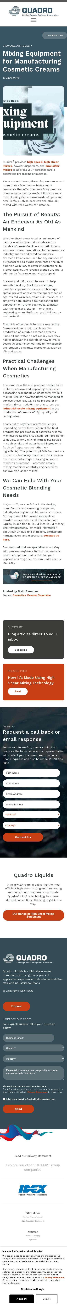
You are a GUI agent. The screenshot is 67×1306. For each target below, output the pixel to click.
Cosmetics (19, 595)
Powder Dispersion (39, 595)
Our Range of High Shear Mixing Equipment (33, 915)
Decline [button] (47, 1299)
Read (18, 691)
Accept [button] (21, 1298)
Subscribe (21, 649)
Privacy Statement (37, 1092)
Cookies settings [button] (32, 1289)
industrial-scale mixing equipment (27, 408)
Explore (16, 1006)
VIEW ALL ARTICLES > (17, 45)
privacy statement (54, 1277)
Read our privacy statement (32, 1156)
